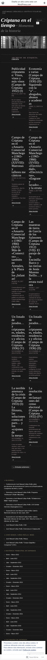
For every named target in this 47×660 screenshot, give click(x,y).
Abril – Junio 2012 (11, 558)
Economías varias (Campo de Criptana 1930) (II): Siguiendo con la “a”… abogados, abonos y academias (36, 86)
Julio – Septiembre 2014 (13, 594)
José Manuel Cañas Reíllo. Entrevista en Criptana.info (23, 529)
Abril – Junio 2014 (11, 590)
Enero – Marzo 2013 (12, 570)
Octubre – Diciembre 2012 (14, 566)
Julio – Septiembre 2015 (13, 610)
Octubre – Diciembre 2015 (14, 614)
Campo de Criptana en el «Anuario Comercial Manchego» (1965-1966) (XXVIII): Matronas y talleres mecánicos (19, 156)
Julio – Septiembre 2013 (13, 578)
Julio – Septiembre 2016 (13, 625)
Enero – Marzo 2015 (12, 602)
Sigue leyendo (16, 115)
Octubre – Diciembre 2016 (14, 630)
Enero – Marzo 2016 (12, 618)
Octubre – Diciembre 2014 (14, 598)
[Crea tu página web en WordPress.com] (23, 3)
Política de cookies (29, 650)
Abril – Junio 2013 (11, 574)
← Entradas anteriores (21, 467)
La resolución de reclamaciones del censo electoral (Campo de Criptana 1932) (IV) (36, 402)
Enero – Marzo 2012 (12, 554)
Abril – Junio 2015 (11, 606)
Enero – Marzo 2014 (12, 586)
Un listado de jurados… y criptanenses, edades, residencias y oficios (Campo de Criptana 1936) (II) (36, 332)
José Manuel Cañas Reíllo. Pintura (17, 539)
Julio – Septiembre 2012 (13, 562)
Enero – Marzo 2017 (12, 633)
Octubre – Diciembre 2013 (14, 582)
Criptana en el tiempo (16, 22)
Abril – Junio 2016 (11, 622)
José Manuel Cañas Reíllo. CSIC (16, 525)
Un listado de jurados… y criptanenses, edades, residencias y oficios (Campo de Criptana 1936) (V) (19, 332)
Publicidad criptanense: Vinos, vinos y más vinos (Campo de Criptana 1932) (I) (19, 80)
